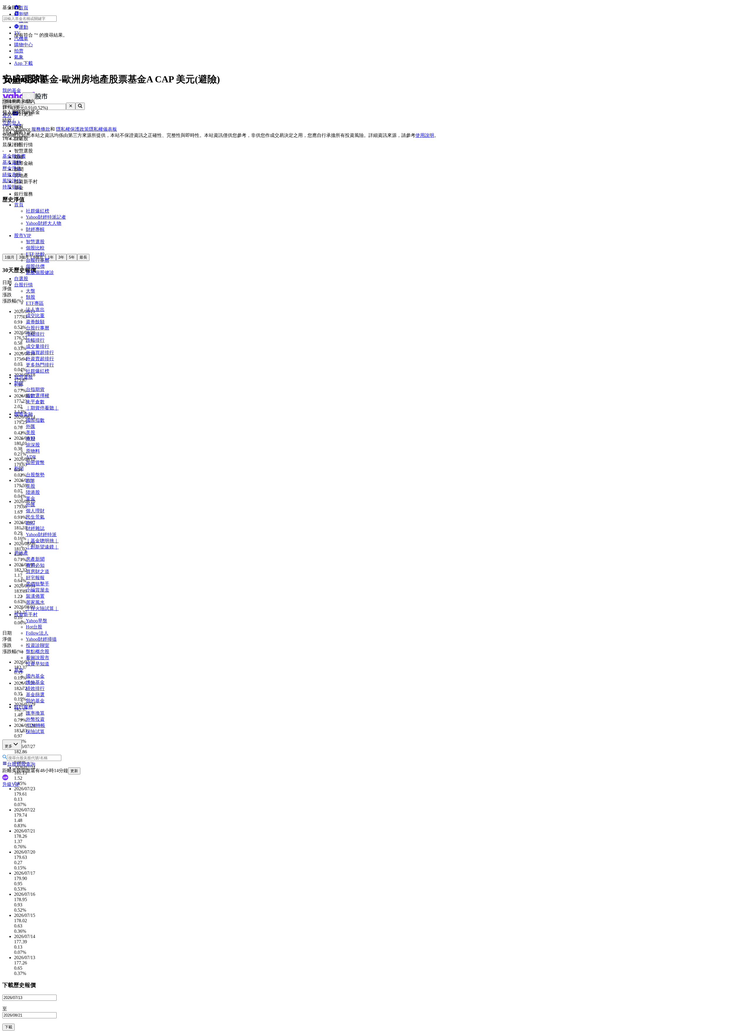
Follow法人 (37, 633)
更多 (8, 746)
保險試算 (35, 731)
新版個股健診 (40, 272)
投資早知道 (37, 663)
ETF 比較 (35, 254)
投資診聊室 (37, 645)
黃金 (30, 498)
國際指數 (35, 420)
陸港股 (33, 492)
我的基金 (35, 700)
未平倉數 (35, 401)
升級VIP (10, 784)
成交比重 (35, 315)
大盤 (30, 290)
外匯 (30, 426)
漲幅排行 (35, 334)
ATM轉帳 (35, 725)
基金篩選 (35, 694)
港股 (30, 438)
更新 (74, 771)
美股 (30, 432)
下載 (8, 1027)
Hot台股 (34, 626)
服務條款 (40, 129)
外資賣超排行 (40, 358)
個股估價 (35, 266)
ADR (31, 456)
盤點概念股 (37, 651)
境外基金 (35, 682)
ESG (30, 522)
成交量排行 (37, 346)
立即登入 (11, 122)
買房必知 (35, 565)
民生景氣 (35, 516)
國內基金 (35, 676)
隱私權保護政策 (72, 129)
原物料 (33, 450)
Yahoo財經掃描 (41, 639)
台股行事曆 (37, 260)
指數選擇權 (37, 395)
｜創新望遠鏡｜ (42, 546)
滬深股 (33, 444)
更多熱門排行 (40, 364)
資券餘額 (35, 321)
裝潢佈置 (35, 596)
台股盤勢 (35, 474)
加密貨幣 (35, 462)
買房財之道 (37, 571)
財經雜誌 (35, 528)
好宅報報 (35, 577)
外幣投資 (35, 719)
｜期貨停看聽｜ (42, 407)
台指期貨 (35, 389)
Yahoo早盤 (36, 620)
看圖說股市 (37, 657)
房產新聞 (35, 559)
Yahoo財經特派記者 (46, 217)
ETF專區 (35, 303)
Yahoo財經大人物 (43, 223)
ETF (30, 480)
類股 (30, 297)
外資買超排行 (40, 352)
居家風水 (35, 602)
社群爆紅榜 (37, 210)
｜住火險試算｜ (42, 608)
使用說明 (424, 135)
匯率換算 (35, 713)
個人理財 (35, 510)
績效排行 (35, 688)
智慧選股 (35, 241)
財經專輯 (35, 229)
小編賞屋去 (37, 589)
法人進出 (35, 309)
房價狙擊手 (37, 583)
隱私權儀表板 (103, 129)
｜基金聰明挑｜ (42, 540)
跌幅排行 (35, 340)
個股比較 (35, 247)
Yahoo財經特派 (41, 534)
